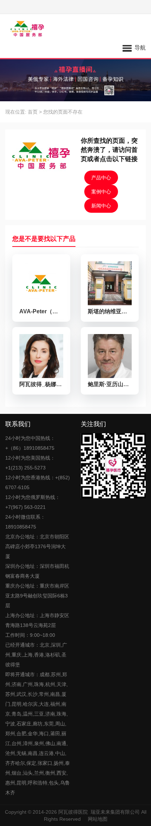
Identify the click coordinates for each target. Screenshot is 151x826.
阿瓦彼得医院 (73, 812)
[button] (134, 47)
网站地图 (97, 819)
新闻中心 (101, 206)
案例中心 (101, 191)
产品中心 (101, 177)
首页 (33, 112)
